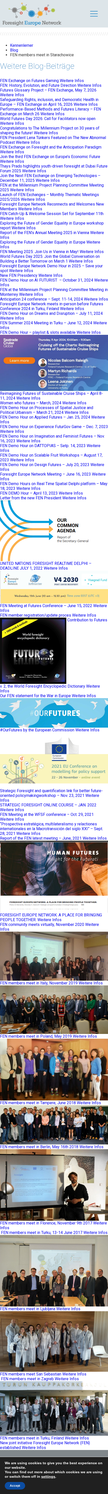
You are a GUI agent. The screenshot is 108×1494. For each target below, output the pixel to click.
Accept (15, 1485)
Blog (14, 50)
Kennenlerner (21, 45)
